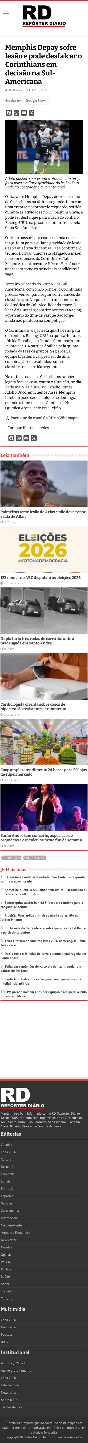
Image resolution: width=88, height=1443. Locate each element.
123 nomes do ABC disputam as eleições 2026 (40, 577)
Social (5, 1284)
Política (6, 1269)
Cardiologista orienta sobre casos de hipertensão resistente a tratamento (33, 706)
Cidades (6, 1145)
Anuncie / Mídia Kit (14, 1363)
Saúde (5, 1276)
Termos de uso (11, 1407)
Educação (7, 1189)
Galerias (6, 1203)
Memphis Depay (35, 858)
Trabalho (7, 1291)
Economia (8, 1174)
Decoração (8, 1167)
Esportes (7, 1196)
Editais (5, 1181)
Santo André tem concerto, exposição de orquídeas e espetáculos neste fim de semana (41, 837)
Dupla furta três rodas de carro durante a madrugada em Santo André (37, 640)
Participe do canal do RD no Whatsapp (44, 418)
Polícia (5, 1262)
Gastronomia (10, 1210)
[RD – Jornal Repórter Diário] (44, 15)
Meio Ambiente (11, 1225)
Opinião (6, 1254)
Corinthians (12, 858)
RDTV (4, 1342)
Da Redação (16, 90)
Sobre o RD (9, 1400)
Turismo (6, 1298)
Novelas (6, 1247)
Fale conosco (10, 1385)
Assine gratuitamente (16, 1370)
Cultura (6, 1159)
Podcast (6, 1334)
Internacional (10, 1218)
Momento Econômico (15, 1232)
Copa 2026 (8, 1152)
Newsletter (8, 1240)
